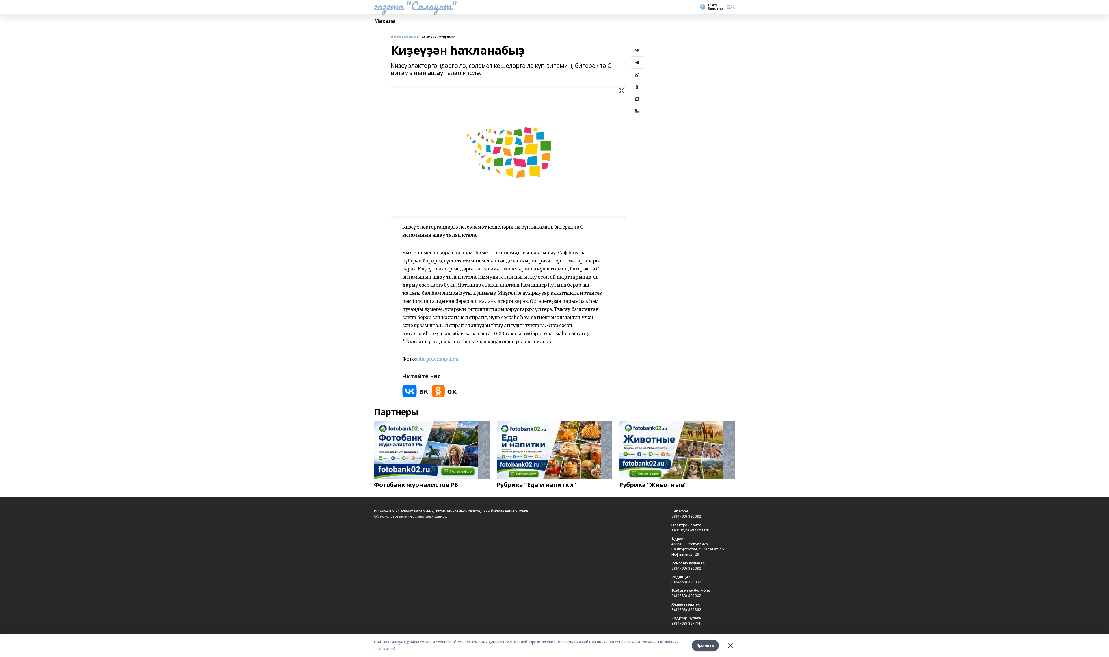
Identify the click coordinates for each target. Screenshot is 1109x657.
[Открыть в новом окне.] (415, 391)
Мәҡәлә (384, 21)
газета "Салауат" (415, 6)
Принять (705, 645)
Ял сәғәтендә (405, 37)
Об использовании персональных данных (410, 516)
